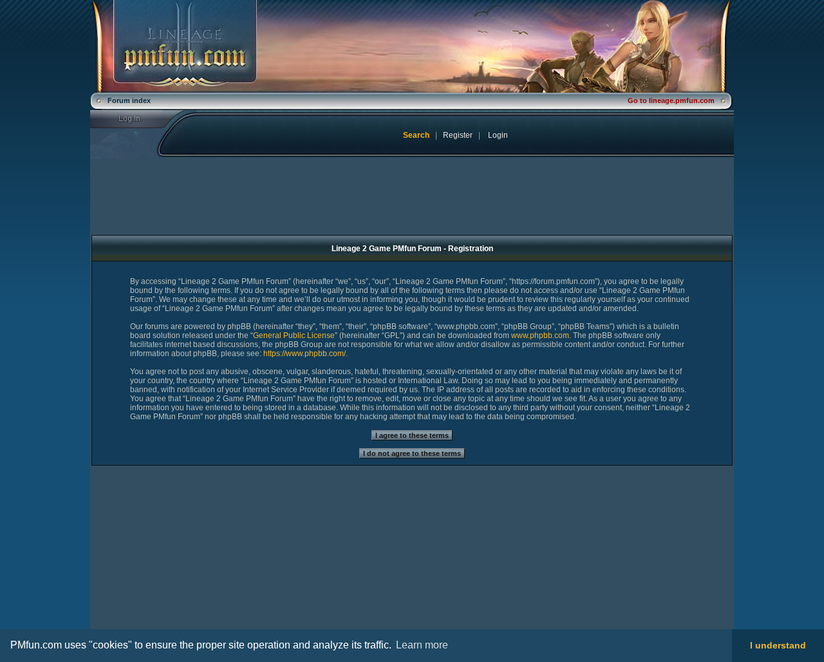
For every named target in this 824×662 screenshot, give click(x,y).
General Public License (294, 335)
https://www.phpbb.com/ (304, 353)
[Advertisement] (197, 556)
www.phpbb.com (540, 335)
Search (416, 135)
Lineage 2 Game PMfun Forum (412, 46)
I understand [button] (778, 645)
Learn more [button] (422, 644)
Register (458, 135)
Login (137, 119)
